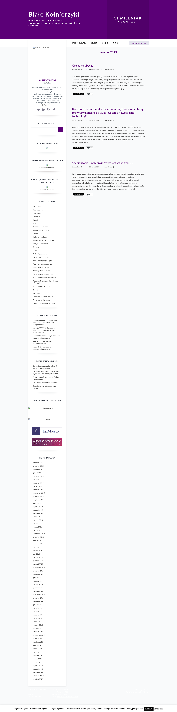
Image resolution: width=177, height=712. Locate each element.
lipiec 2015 (37, 578)
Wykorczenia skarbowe (41, 300)
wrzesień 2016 (38, 537)
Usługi (115, 43)
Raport (35, 290)
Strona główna (79, 43)
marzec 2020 (37, 486)
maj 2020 (36, 479)
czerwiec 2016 (38, 544)
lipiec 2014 (37, 605)
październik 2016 (39, 534)
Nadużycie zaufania (40, 237)
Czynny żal (36, 217)
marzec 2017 (37, 527)
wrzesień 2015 (38, 571)
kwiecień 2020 (38, 483)
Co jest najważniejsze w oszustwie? (46, 383)
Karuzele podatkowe (40, 227)
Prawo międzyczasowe (41, 267)
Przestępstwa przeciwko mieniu (44, 277)
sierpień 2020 (38, 469)
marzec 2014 (37, 618)
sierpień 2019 (38, 500)
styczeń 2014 (38, 625)
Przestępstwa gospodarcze (43, 274)
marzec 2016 (37, 550)
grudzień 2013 (38, 628)
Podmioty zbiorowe (40, 254)
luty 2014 (36, 622)
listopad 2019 (38, 490)
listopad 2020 (38, 463)
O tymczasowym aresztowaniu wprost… (46, 337)
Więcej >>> (158, 709)
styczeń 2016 (38, 557)
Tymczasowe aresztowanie (43, 297)
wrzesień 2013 (38, 638)
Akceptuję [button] (148, 709)
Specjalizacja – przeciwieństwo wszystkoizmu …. (102, 163)
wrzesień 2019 (38, 496)
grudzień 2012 (38, 669)
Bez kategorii (37, 206)
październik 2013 (39, 635)
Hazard (35, 220)
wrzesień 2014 (38, 598)
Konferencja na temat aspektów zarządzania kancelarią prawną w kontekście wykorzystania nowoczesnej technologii (107, 112)
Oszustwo (36, 250)
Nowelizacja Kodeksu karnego (44, 240)
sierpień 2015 (38, 574)
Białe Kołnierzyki (53, 14)
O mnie (105, 43)
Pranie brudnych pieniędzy (42, 261)
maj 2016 (36, 547)
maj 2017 (36, 523)
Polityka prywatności (141, 690)
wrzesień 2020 (38, 466)
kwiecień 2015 (38, 581)
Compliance (37, 213)
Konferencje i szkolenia (41, 230)
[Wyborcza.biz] (47, 408)
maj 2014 (36, 611)
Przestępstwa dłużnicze (42, 271)
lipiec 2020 (37, 473)
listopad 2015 (38, 564)
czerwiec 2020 (38, 476)
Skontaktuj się (139, 43)
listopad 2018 (38, 513)
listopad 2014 (38, 591)
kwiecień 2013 (38, 655)
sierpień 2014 (38, 601)
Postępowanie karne (40, 257)
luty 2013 (36, 662)
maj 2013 (36, 652)
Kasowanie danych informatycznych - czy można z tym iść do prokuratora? (46, 372)
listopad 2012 (38, 672)
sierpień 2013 (38, 642)
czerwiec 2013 (38, 649)
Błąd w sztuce (38, 210)
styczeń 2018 (38, 520)
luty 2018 (36, 517)
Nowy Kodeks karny (40, 244)
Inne (34, 223)
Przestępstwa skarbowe (42, 286)
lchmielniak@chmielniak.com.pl (67, 697)
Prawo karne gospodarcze (42, 264)
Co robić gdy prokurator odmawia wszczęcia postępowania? (45, 322)
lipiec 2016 (37, 540)
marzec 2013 (37, 659)
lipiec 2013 (37, 645)
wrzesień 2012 (38, 676)
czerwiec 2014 (38, 608)
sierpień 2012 (38, 679)
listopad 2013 (38, 632)
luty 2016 (36, 554)
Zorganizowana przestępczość (44, 303)
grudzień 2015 (38, 561)
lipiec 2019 (37, 503)
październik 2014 (39, 594)
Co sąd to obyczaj (83, 65)
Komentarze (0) (109, 69)
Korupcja (36, 233)
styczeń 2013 (38, 666)
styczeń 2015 (38, 584)
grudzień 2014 (38, 588)
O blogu (94, 43)
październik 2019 (39, 493)
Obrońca (36, 247)
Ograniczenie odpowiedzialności (137, 692)
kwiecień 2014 (38, 615)
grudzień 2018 (38, 510)
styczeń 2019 (38, 507)
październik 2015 (39, 567)
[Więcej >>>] (47, 105)
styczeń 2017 (38, 530)
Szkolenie (36, 293)
